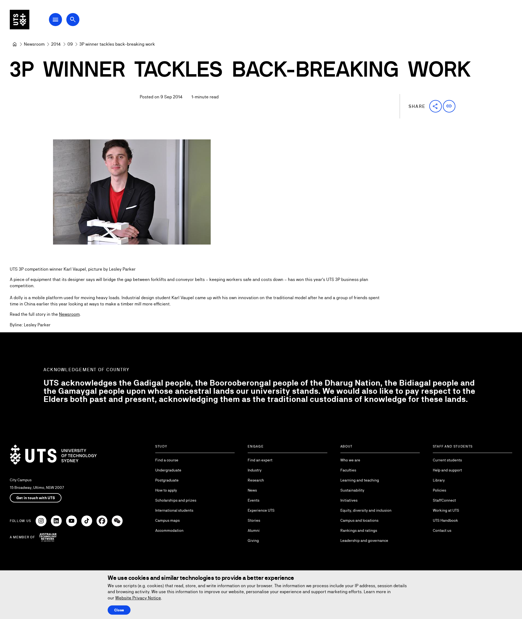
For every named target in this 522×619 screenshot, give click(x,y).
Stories (254, 520)
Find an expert (260, 460)
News (252, 490)
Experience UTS (261, 510)
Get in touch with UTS (35, 498)
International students (174, 510)
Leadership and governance (364, 540)
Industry (255, 470)
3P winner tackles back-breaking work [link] (117, 44)
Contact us (442, 530)
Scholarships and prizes (175, 500)
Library (439, 480)
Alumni (254, 530)
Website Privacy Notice (138, 598)
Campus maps (167, 520)
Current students (447, 460)
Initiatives (349, 500)
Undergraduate (168, 470)
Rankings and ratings (358, 530)
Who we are (350, 460)
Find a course (166, 460)
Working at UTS (446, 510)
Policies (439, 490)
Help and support (447, 470)
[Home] (14, 44)
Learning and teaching (359, 480)
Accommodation (169, 530)
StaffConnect (444, 500)
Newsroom (69, 314)
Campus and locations (359, 520)
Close (119, 610)
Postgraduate (167, 480)
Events (253, 500)
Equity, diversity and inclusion (365, 510)
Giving (253, 540)
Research (256, 480)
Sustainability (352, 490)
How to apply (166, 490)
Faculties (348, 470)
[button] (435, 106)
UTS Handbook (445, 520)
